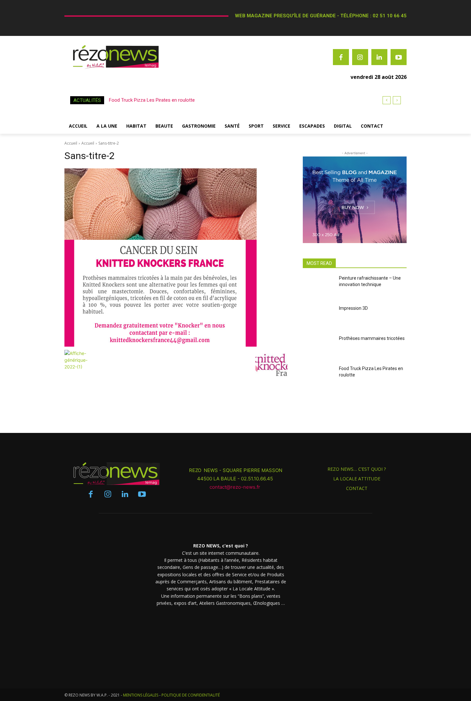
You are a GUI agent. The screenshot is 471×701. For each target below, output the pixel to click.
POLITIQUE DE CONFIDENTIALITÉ (190, 695)
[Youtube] (399, 57)
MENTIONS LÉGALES (140, 695)
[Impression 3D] (318, 317)
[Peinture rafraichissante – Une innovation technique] (318, 287)
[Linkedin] (379, 57)
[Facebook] (341, 57)
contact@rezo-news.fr (235, 487)
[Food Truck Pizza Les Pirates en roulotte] (318, 378)
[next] (397, 100)
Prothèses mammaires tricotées (372, 338)
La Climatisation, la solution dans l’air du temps (158, 100)
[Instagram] (360, 57)
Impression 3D (353, 308)
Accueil (70, 143)
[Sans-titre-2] (175, 257)
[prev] (387, 100)
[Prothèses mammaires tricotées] (318, 348)
